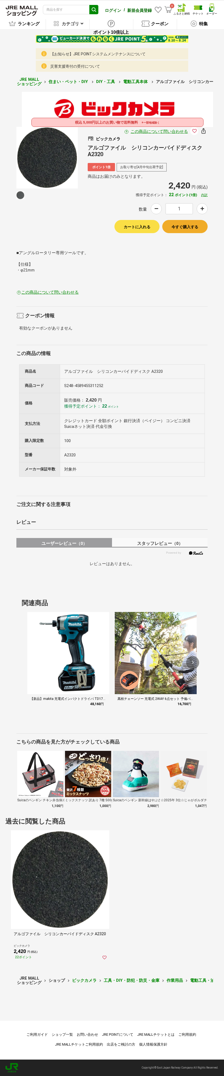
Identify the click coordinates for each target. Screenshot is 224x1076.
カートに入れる (137, 227)
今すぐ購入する (185, 227)
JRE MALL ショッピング (29, 82)
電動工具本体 (136, 81)
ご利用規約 (187, 1034)
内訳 (204, 195)
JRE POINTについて (117, 1034)
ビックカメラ (84, 980)
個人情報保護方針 (153, 1044)
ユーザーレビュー (64, 543)
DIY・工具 (106, 81)
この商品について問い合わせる (159, 131)
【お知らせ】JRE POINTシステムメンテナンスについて (98, 54)
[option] (47, 157)
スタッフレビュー (160, 543)
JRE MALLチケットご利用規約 (79, 1044)
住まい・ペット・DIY (69, 81)
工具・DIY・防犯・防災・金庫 (132, 980)
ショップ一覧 (62, 1034)
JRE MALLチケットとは (156, 1034)
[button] (192, 662)
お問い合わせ (87, 1034)
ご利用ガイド (37, 1034)
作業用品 (175, 980)
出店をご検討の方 (121, 1044)
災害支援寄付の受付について (75, 66)
